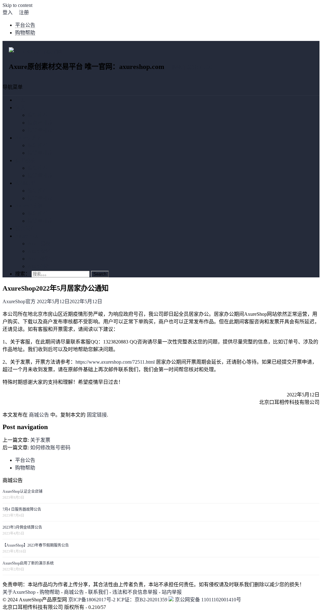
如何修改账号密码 (50, 447)
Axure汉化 (39, 251)
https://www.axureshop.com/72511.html (115, 362)
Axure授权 (39, 243)
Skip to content (17, 5)
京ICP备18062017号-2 (91, 599)
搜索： (22, 273)
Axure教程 (39, 258)
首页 (20, 100)
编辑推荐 (38, 115)
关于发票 (40, 440)
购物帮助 (25, 32)
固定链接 (97, 414)
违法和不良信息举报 (135, 592)
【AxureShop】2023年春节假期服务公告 (36, 545)
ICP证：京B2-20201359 (143, 599)
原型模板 (25, 160)
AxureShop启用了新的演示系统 (28, 563)
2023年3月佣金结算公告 (22, 527)
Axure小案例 (29, 205)
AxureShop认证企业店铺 (22, 491)
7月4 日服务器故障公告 (22, 509)
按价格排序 (40, 122)
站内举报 (172, 592)
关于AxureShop (19, 592)
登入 (8, 12)
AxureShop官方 (19, 301)
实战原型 (25, 183)
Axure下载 (26, 236)
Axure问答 (39, 266)
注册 (24, 12)
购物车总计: (192, 67)
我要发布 (25, 228)
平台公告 (25, 25)
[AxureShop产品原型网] (35, 51)
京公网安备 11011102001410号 (207, 599)
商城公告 (39, 414)
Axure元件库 (29, 137)
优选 (20, 107)
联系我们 (98, 592)
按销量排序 (40, 130)
